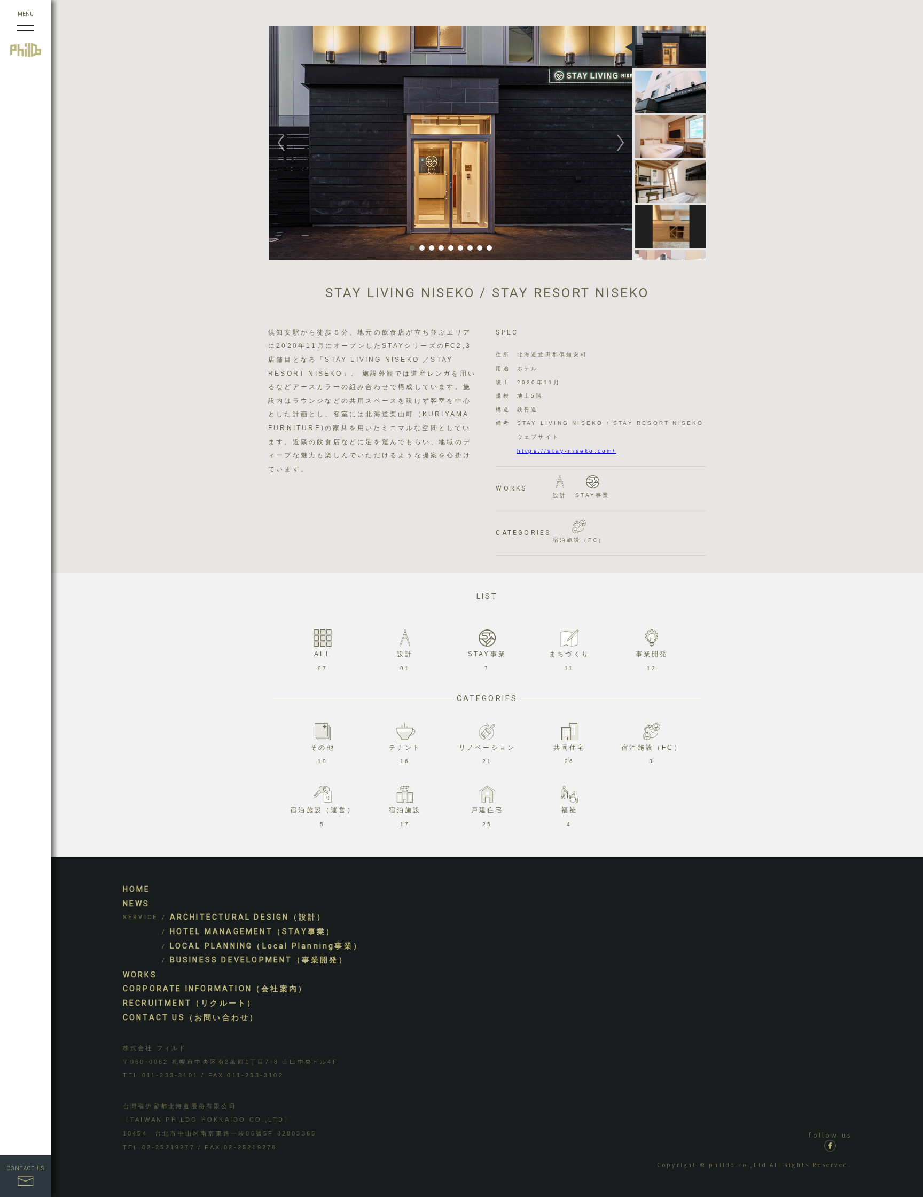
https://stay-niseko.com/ (566, 451)
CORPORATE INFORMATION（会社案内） (215, 988)
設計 (560, 495)
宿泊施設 (405, 816)
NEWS (136, 903)
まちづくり (569, 660)
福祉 (569, 816)
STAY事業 (592, 495)
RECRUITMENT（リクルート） (189, 1003)
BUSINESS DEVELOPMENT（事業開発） (259, 959)
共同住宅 (569, 754)
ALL (322, 660)
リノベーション (487, 754)
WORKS (140, 974)
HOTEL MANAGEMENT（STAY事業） (252, 931)
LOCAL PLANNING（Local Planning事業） (266, 946)
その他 (322, 754)
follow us (830, 1134)
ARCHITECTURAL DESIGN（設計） (248, 917)
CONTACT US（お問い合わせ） (191, 1017)
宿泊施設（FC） (579, 540)
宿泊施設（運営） (322, 816)
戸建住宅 (487, 816)
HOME (137, 889)
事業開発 (652, 660)
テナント (405, 754)
